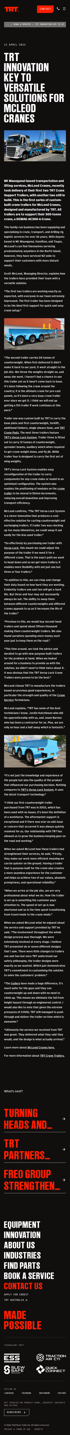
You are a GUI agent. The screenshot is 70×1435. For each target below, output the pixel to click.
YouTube (62, 1393)
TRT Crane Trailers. (52, 1055)
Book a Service (29, 1275)
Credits (38, 1429)
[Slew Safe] (19, 1369)
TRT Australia (16, 1300)
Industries (22, 1255)
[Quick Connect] (51, 1369)
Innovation (22, 1235)
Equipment (22, 1224)
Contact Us (23, 1286)
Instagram (44, 1393)
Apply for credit (16, 1295)
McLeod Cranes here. (41, 1047)
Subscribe (17, 1412)
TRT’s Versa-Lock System (20, 437)
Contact (45, 9)
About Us (19, 1245)
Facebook (26, 1393)
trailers (15, 983)
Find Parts (22, 1265)
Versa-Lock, (11, 547)
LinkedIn (9, 1393)
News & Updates (22, 24)
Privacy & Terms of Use (17, 1429)
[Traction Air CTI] (51, 1358)
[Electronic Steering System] (19, 1358)
